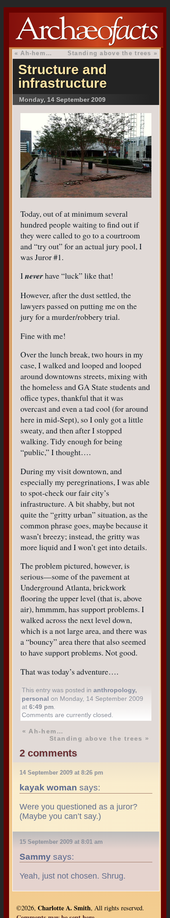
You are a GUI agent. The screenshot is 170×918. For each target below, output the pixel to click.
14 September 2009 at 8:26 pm (61, 772)
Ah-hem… (36, 53)
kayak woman (48, 787)
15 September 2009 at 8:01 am (61, 841)
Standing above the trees (109, 53)
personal (35, 698)
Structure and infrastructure (62, 76)
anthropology (114, 690)
